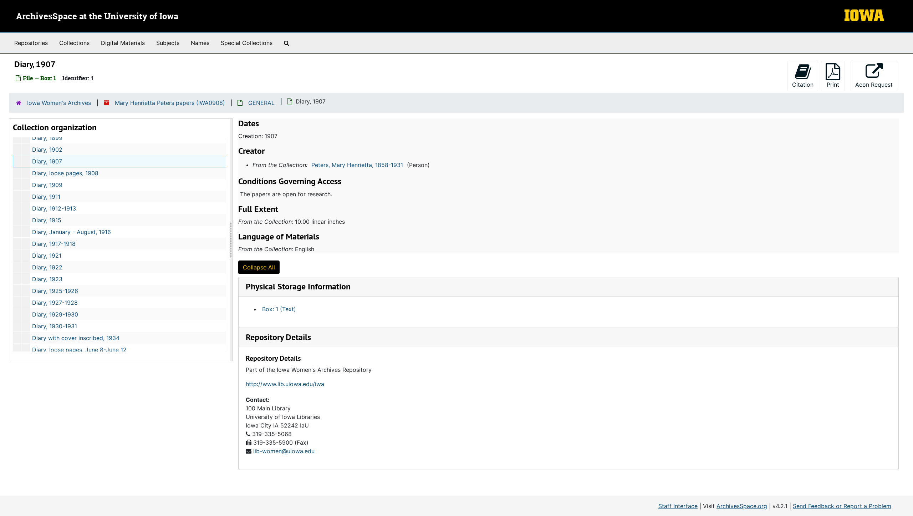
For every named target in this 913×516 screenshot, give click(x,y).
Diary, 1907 (47, 161)
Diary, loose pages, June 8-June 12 (79, 349)
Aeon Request (876, 84)
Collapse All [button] (259, 267)
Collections (74, 42)
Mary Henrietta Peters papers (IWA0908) (170, 102)
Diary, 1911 (46, 196)
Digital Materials (123, 42)
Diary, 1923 (47, 279)
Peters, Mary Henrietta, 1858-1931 (357, 164)
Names (200, 42)
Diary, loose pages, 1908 (65, 173)
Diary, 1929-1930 (55, 314)
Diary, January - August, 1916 (71, 232)
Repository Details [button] (278, 337)
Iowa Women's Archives (59, 102)
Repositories (31, 42)
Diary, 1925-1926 (55, 290)
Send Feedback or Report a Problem (842, 506)
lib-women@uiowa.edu (284, 451)
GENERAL (261, 102)
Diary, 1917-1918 (54, 243)
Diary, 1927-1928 (55, 302)
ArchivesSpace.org (741, 506)
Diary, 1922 (47, 267)
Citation (802, 84)
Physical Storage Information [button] (298, 286)
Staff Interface (678, 506)
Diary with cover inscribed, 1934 (75, 338)
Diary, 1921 (46, 255)
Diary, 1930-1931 (54, 326)
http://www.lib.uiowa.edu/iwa (285, 384)
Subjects (167, 42)
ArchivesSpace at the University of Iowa (97, 16)
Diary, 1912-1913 (54, 208)
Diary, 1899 (47, 137)
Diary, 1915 (46, 220)
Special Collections (246, 42)
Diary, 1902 (47, 149)
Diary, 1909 (47, 184)
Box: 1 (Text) (279, 309)
